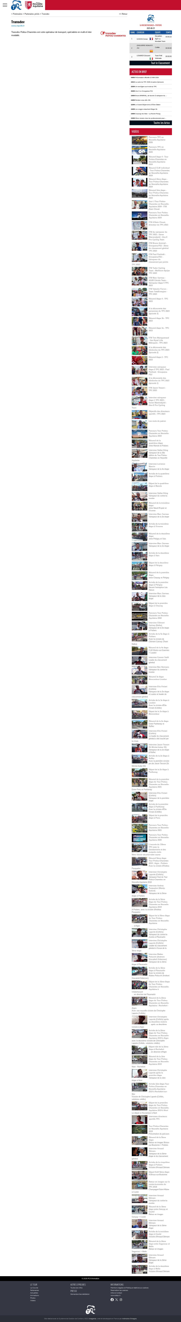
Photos (32, 1298)
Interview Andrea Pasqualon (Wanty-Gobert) (157, 888)
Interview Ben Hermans (159, 667)
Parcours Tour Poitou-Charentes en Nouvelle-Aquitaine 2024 (159, 215)
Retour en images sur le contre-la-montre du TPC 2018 (159, 1184)
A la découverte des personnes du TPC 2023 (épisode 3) (159, 311)
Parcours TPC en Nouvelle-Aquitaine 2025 (157, 149)
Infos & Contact (116, 1293)
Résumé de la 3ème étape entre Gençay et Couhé (158, 1209)
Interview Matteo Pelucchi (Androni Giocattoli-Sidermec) (158, 956)
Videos (32, 1300)
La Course (34, 1288)
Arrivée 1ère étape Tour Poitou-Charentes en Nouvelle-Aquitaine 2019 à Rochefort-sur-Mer (150, 1089)
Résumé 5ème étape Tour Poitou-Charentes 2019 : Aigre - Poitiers (158, 860)
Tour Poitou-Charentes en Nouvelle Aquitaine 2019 (158, 1128)
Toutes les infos (76, 1288)
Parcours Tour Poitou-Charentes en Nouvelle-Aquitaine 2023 (159, 433)
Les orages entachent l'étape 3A (144, 109)
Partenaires (17, 14)
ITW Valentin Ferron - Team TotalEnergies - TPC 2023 (158, 291)
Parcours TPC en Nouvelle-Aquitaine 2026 (157, 139)
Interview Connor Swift (159, 657)
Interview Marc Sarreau (159, 514)
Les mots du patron (157, 421)
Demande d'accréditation (80, 1294)
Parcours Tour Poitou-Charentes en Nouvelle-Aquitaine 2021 (159, 827)
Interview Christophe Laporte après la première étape (158, 1072)
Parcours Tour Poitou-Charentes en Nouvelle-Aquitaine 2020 (159, 837)
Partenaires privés (32, 14)
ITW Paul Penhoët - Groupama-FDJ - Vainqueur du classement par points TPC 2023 (150, 259)
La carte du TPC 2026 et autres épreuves (147, 82)
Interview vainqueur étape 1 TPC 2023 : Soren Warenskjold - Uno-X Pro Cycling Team (149, 403)
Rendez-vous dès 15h (140, 100)
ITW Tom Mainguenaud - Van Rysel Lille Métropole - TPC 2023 (159, 340)
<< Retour (123, 14)
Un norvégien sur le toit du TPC (144, 86)
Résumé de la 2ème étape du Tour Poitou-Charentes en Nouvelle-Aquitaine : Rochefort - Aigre (150, 1003)
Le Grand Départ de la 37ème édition (145, 104)
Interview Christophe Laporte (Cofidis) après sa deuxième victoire (159, 1019)
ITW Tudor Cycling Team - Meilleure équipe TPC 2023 (159, 270)
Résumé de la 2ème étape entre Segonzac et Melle (159, 1243)
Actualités (34, 1293)
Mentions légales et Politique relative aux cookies (129, 1288)
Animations (34, 1295)
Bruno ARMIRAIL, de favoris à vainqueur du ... (149, 95)
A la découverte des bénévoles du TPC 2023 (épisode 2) (159, 350)
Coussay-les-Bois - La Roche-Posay (145, 114)
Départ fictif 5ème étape (159, 1172)
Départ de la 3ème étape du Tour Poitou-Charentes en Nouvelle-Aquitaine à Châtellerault (151, 987)
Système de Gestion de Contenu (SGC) (77, 1319)
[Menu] (5, 5)
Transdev (45, 14)
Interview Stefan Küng (158, 450)
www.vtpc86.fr (17, 25)
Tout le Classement (160, 63)
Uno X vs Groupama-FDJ (142, 91)
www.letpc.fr (115, 1295)
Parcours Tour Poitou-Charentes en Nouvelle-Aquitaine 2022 (159, 615)
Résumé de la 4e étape (158, 648)
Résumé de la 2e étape (158, 721)
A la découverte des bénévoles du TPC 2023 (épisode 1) (159, 380)
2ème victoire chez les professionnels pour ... (148, 118)
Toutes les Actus (162, 123)
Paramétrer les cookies (119, 1290)
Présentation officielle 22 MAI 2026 (145, 77)
